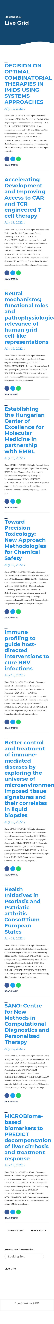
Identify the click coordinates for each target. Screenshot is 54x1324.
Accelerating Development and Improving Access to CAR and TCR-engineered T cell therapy (24, 197)
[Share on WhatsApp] (18, 159)
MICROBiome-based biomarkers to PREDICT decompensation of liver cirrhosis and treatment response (27, 1137)
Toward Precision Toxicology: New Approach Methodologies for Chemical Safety (25, 539)
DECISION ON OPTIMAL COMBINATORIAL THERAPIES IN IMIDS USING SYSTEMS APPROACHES (28, 83)
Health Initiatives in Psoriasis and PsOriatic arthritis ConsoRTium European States (22, 910)
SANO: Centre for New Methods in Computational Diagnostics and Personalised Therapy (26, 1023)
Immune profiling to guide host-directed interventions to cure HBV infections (26, 650)
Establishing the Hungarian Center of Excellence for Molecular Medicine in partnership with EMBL (24, 430)
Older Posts (38, 1230)
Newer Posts (15, 1230)
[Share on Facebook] (6, 159)
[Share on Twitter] (12, 159)
